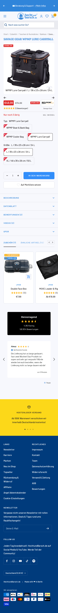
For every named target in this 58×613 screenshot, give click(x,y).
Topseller (8, 472)
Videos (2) (9, 223)
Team (34, 460)
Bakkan (43, 34)
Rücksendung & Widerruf (11, 479)
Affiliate (7, 487)
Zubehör (13, 34)
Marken (7, 460)
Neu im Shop (10, 466)
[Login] (41, 16)
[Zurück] (5, 98)
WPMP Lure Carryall (39, 135)
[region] (29, 359)
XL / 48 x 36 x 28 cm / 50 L (17, 159)
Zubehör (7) (10, 242)
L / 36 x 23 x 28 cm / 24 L (17, 150)
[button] (4, 359)
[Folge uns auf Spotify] (33, 561)
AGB (34, 483)
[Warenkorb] (52, 16)
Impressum (37, 449)
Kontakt (36, 455)
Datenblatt (10, 206)
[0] (47, 16)
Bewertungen (38, 489)
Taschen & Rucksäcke (28, 34)
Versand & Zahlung (41, 477)
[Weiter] (53, 98)
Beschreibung (11, 198)
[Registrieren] (47, 528)
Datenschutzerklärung (43, 466)
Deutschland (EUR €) (14, 573)
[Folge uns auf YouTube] (20, 561)
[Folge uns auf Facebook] (7, 561)
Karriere (8, 455)
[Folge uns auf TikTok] (27, 561)
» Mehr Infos (40, 5)
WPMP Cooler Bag (14, 135)
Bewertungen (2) (13, 214)
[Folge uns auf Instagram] (13, 561)
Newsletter (9, 449)
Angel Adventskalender (15, 492)
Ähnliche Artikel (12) (32, 242)
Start (6, 34)
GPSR (6, 231)
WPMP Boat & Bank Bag (16, 126)
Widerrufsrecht (39, 472)
